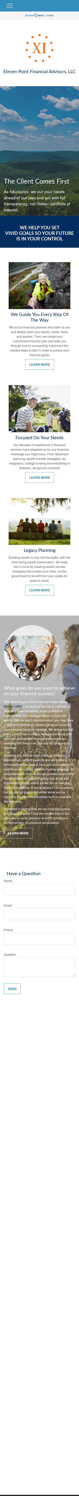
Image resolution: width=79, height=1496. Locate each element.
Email (8, 905)
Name (8, 881)
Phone (8, 930)
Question (10, 954)
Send (12, 989)
